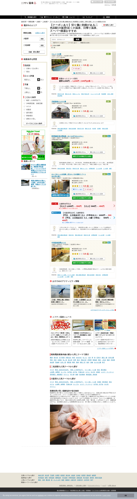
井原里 (113, 360)
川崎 (43, 480)
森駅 (110, 168)
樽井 (73, 362)
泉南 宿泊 (68, 168)
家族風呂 (29, 115)
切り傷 (72, 374)
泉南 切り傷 (60, 94)
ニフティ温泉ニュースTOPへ (105, 348)
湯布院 (92, 477)
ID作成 (114, 5)
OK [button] (126, 495)
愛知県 (89, 475)
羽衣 (51, 360)
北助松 (60, 360)
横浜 (39, 480)
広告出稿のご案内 (81, 485)
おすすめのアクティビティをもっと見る (102, 310)
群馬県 (62, 475)
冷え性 (93, 372)
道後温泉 (79, 477)
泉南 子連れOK (85, 94)
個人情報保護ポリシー (63, 490)
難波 (51, 357)
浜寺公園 (111, 357)
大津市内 (86, 480)
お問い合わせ (112, 485)
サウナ (52, 370)
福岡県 (94, 475)
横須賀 (48, 480)
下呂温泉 (64, 477)
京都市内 (80, 480)
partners (41, 495)
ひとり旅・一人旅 (90, 370)
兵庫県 (57, 475)
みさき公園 (97, 362)
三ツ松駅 (105, 168)
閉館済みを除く (85, 43)
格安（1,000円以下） (77, 370)
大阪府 (73, 475)
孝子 (103, 362)
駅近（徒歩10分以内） (62, 370)
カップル (63, 372)
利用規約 (88, 490)
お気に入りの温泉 (97, 2)
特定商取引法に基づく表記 (77, 490)
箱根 (46, 477)
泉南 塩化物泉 (72, 128)
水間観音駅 (92, 168)
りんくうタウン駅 (95, 94)
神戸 (91, 480)
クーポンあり (72, 43)
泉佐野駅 (59, 95)
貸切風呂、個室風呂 (56, 374)
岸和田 (89, 360)
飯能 (62, 480)
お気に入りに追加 (97, 73)
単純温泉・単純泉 (91, 374)
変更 (42, 39)
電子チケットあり (58, 43)
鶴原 (108, 360)
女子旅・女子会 (72, 372)
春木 (78, 360)
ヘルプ (104, 485)
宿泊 (98, 370)
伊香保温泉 (72, 477)
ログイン (107, 5)
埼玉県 (47, 475)
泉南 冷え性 (68, 94)
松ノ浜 (65, 360)
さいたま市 (56, 480)
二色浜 (104, 360)
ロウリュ (66, 374)
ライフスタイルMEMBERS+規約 (101, 490)
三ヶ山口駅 (99, 168)
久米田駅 (59, 130)
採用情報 (113, 490)
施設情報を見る (80, 73)
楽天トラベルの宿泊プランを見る (82, 156)
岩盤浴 (28, 109)
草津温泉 (41, 477)
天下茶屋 (62, 357)
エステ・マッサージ (107, 372)
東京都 (68, 475)
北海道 (78, 475)
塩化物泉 (82, 374)
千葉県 (52, 475)
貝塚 (99, 360)
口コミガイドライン (94, 485)
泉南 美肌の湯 (78, 235)
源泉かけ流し (31, 119)
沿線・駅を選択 (34, 52)
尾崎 (77, 362)
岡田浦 (69, 362)
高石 (55, 360)
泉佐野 (52, 362)
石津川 (98, 357)
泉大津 (70, 360)
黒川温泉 (86, 477)
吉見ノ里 (63, 362)
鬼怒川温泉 (98, 477)
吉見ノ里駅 (110, 94)
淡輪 (91, 362)
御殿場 (67, 480)
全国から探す (40, 33)
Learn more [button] (106, 495)
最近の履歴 (110, 2)
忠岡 (74, 360)
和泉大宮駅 (105, 128)
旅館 (76, 374)
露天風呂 (104, 370)
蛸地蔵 (95, 360)
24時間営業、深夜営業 (34, 103)
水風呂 (98, 372)
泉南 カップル (76, 94)
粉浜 (73, 357)
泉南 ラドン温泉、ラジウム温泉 (66, 275)
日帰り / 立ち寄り (32, 68)
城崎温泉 (58, 477)
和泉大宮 (83, 360)
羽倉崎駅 (103, 94)
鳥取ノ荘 (82, 362)
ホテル (87, 372)
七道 (89, 357)
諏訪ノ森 (104, 357)
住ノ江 (85, 357)
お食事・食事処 (55, 372)
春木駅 (94, 128)
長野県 (83, 475)
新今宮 (56, 357)
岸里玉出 (68, 357)
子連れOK (81, 372)
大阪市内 (73, 480)
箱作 (87, 362)
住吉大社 (79, 357)
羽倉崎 (57, 362)
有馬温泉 (51, 477)
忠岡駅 (99, 128)
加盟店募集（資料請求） (66, 485)
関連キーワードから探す (29, 482)
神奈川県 (41, 475)
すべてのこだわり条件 (34, 123)
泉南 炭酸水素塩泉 (62, 128)
